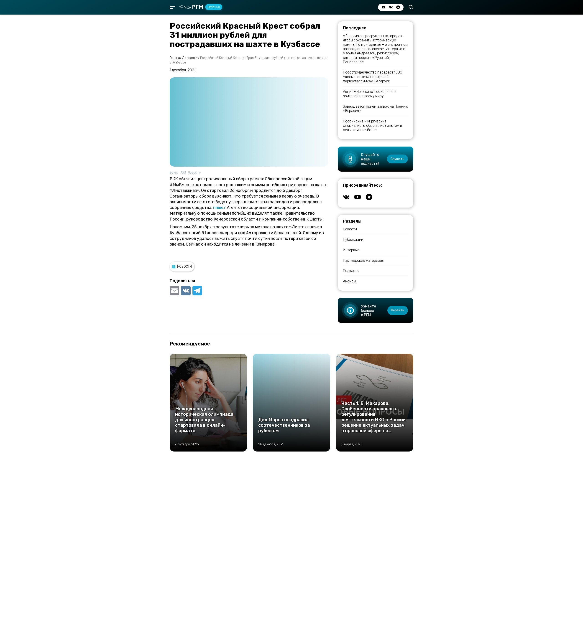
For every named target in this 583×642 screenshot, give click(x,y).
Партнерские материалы (363, 260)
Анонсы (349, 281)
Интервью (351, 250)
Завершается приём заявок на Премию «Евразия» (375, 108)
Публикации (353, 239)
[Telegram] (197, 290)
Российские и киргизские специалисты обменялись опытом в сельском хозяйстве (372, 125)
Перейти (397, 310)
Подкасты (351, 271)
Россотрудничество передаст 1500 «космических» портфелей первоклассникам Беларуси (372, 76)
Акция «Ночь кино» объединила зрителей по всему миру (369, 93)
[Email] (175, 290)
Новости (184, 267)
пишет (219, 207)
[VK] (186, 290)
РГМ (206, 7)
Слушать (397, 159)
